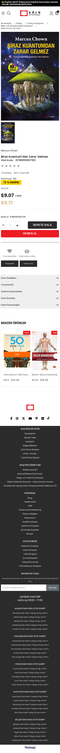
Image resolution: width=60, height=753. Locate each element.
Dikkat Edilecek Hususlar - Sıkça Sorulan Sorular (30, 482)
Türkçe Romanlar (30, 562)
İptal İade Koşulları (30, 530)
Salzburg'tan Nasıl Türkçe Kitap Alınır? (30, 705)
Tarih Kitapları (30, 554)
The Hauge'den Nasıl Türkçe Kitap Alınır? (30, 657)
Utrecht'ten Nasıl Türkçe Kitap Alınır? (30, 653)
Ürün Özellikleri (8, 278)
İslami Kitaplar (30, 550)
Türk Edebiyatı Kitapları (30, 566)
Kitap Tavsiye (30, 454)
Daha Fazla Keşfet (10, 304)
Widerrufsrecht (30, 470)
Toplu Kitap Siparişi (30, 458)
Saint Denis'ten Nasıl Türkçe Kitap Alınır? (30, 685)
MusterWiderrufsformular (30, 474)
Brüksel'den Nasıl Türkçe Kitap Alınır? (30, 728)
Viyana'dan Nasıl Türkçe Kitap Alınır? (30, 701)
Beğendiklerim (30, 445)
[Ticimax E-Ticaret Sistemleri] (30, 747)
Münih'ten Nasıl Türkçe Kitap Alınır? (30, 621)
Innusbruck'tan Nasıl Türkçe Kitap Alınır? (30, 709)
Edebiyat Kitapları (30, 546)
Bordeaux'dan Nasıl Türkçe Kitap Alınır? (30, 677)
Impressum (30, 518)
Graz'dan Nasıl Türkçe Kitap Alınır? (30, 713)
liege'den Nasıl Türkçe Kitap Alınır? (30, 732)
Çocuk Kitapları (30, 558)
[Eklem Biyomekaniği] (40, 351)
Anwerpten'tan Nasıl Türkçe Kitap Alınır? (30, 740)
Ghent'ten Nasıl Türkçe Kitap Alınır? (30, 736)
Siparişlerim (30, 433)
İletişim (30, 534)
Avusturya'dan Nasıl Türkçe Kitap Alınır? (30, 696)
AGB (30, 506)
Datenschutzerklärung (30, 510)
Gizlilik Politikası (30, 522)
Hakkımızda (30, 502)
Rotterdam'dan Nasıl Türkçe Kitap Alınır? (30, 649)
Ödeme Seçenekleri (11, 291)
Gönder (53, 587)
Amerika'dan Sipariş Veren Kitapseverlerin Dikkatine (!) (30, 486)
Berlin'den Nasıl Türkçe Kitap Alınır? (30, 617)
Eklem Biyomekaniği (39, 374)
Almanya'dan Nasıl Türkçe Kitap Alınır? (30, 613)
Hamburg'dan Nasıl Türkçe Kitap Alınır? (30, 625)
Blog (30, 498)
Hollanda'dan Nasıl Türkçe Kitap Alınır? (30, 641)
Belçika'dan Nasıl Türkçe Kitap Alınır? (30, 724)
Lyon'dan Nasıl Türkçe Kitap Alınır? (30, 681)
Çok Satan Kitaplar (30, 450)
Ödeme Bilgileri (30, 514)
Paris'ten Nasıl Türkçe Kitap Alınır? (30, 673)
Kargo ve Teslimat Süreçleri (30, 478)
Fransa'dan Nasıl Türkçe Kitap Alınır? (30, 669)
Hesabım (30, 441)
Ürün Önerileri (8, 298)
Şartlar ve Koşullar (30, 526)
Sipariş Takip (30, 437)
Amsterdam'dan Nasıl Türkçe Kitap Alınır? (30, 645)
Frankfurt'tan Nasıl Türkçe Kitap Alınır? (30, 629)
